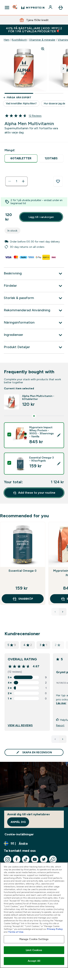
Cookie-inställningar (19, 834)
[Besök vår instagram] (7, 859)
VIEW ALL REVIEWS (20, 725)
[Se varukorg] (60, 7)
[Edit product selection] (59, 435)
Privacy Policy (55, 929)
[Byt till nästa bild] (63, 68)
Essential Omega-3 (22, 570)
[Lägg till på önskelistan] (58, 181)
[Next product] (62, 612)
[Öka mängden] (23, 181)
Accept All (34, 960)
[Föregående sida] (55, 739)
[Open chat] (53, 859)
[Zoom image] (43, 49)
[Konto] (50, 7)
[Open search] (15, 7)
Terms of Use (15, 932)
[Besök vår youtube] (35, 859)
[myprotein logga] (32, 7)
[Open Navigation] (7, 7)
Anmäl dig (18, 821)
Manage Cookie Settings (34, 939)
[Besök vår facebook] (16, 859)
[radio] (21, 158)
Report (60, 725)
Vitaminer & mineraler (42, 39)
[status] (16, 181)
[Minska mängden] (9, 181)
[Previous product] (55, 612)
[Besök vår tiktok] (25, 859)
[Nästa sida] (62, 739)
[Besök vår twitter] (44, 859)
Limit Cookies (34, 950)
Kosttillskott (19, 39)
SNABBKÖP (25, 598)
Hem (6, 39)
